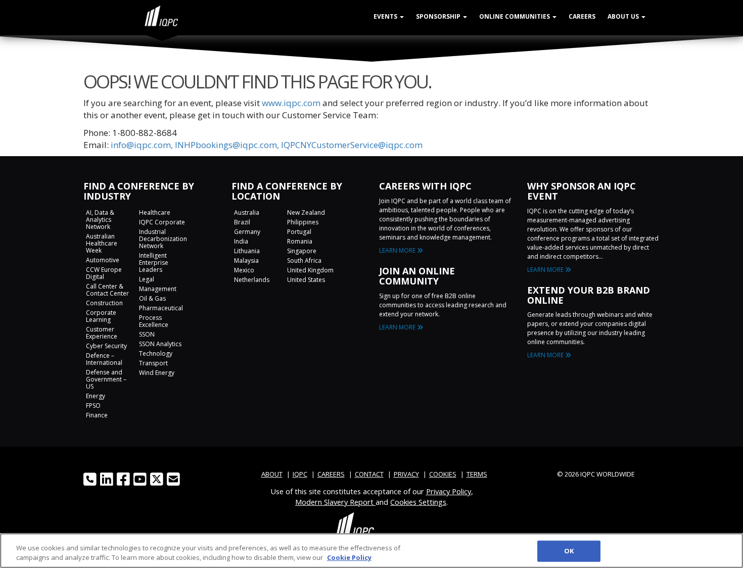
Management (157, 289)
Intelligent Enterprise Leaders (153, 262)
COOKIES (442, 474)
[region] (371, 550)
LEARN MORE (398, 250)
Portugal (299, 231)
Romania (299, 241)
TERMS (477, 474)
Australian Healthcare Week (101, 243)
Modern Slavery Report (335, 502)
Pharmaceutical (161, 308)
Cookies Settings (418, 502)
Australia (246, 212)
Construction (104, 303)
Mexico (244, 270)
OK (569, 550)
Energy (95, 396)
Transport (153, 363)
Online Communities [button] (515, 16)
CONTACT (369, 474)
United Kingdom (310, 270)
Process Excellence (153, 321)
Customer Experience (101, 333)
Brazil (242, 222)
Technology (155, 353)
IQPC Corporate (162, 222)
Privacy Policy (448, 491)
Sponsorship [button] (439, 16)
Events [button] (386, 16)
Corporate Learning (101, 316)
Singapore (301, 251)
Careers (582, 16)
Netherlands (251, 279)
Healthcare (154, 212)
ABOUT (272, 474)
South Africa (304, 260)
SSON (147, 334)
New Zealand (306, 212)
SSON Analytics (160, 344)
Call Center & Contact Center (107, 290)
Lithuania (247, 251)
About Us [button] (624, 16)
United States (306, 279)
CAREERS (331, 474)
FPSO (93, 405)
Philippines (302, 222)
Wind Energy (156, 372)
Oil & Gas (152, 298)
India (241, 241)
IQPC (300, 474)
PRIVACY (406, 474)
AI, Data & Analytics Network (100, 219)
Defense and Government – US (106, 379)
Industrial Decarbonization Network (163, 238)
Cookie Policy (349, 557)
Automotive (102, 260)
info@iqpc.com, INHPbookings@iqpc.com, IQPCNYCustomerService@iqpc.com (267, 145)
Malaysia (246, 260)
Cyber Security (106, 346)
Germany (247, 231)
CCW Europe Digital (104, 273)
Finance (97, 415)
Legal (146, 279)
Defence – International (104, 359)
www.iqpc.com (291, 103)
